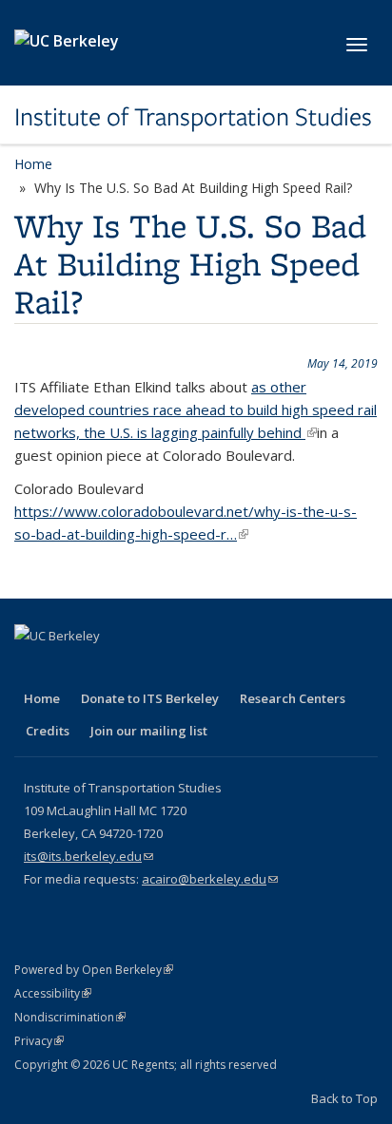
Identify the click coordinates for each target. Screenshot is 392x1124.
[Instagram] (179, 668)
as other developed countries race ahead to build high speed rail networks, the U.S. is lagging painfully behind (195, 409)
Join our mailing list (148, 730)
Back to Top (344, 1098)
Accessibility (52, 993)
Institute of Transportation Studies (193, 117)
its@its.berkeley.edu (88, 856)
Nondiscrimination (70, 1017)
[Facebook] (31, 668)
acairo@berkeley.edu (210, 878)
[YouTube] (142, 668)
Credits (47, 730)
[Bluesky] (217, 668)
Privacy (39, 1041)
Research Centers (292, 698)
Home (33, 164)
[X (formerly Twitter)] (68, 668)
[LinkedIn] (105, 668)
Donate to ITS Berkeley (150, 698)
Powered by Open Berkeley (93, 970)
